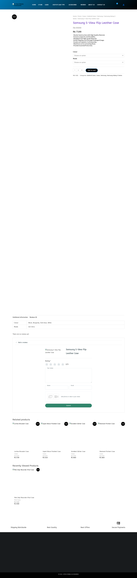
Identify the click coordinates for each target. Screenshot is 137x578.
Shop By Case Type (59, 5)
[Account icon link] (123, 5)
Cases (47, 5)
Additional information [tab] (20, 317)
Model (75, 58)
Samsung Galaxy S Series (114, 75)
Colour (75, 52)
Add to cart (92, 70)
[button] (120, 5)
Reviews (83, 5)
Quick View (25, 447)
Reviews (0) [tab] (33, 317)
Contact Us (101, 5)
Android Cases (91, 16)
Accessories (73, 5)
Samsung (100, 16)
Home (34, 5)
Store (40, 5)
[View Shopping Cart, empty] (115, 4)
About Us (91, 5)
